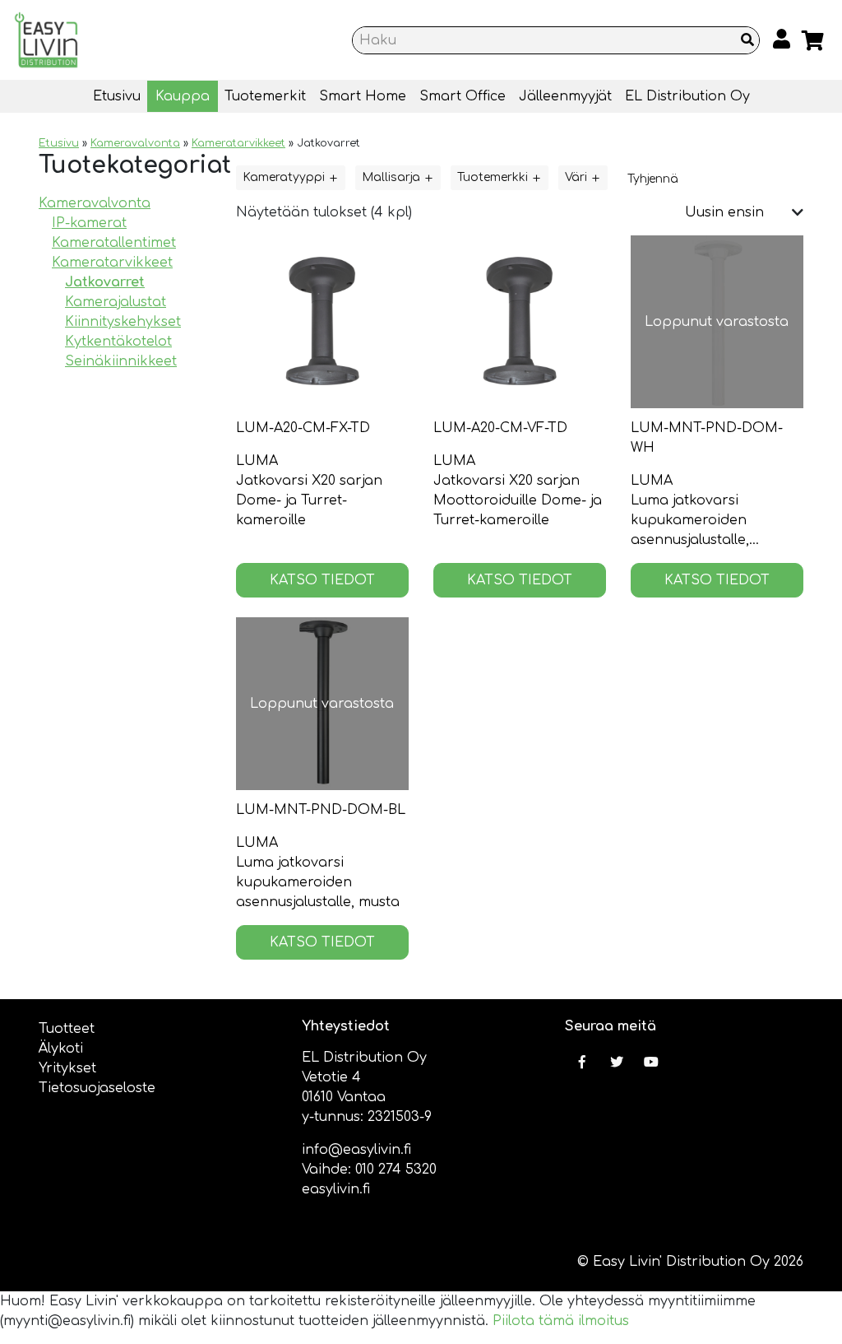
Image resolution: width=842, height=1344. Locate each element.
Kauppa (182, 96)
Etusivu (117, 96)
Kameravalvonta (135, 143)
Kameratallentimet (114, 242)
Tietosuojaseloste (97, 1088)
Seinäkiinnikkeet (121, 361)
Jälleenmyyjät (565, 96)
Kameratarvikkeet (238, 143)
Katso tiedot (322, 580)
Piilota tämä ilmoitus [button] (561, 1321)
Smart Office (462, 96)
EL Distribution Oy (687, 96)
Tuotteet (67, 1028)
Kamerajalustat (115, 302)
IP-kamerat (89, 223)
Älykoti (61, 1048)
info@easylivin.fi (356, 1149)
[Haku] (747, 40)
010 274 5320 (396, 1169)
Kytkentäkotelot (118, 341)
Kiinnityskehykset (123, 321)
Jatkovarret (105, 282)
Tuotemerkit (265, 96)
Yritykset (67, 1068)
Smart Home (362, 96)
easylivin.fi (336, 1189)
